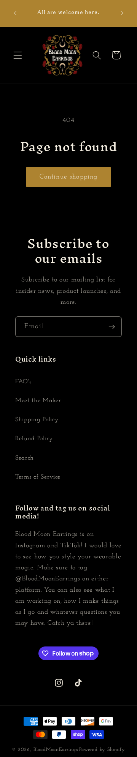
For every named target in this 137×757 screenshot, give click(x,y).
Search (24, 458)
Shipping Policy (37, 420)
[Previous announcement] (14, 13)
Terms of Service (38, 477)
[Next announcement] (122, 13)
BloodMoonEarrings (55, 750)
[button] (17, 55)
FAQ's (23, 382)
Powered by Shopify (102, 750)
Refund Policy (34, 439)
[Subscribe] (111, 326)
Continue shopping (69, 177)
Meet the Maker (38, 401)
